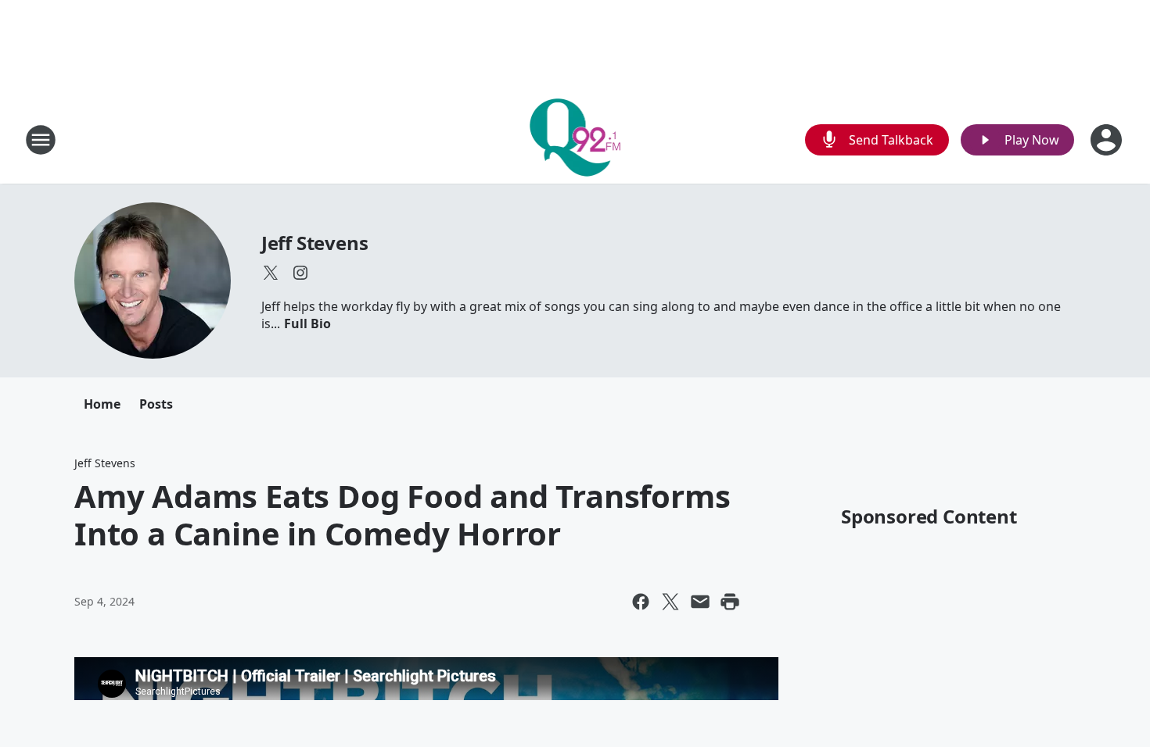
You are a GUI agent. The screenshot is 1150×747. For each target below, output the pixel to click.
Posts (156, 404)
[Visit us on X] (270, 272)
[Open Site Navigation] (40, 139)
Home (102, 404)
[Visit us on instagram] (300, 272)
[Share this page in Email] (700, 602)
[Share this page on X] (670, 602)
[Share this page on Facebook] (641, 602)
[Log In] (1108, 139)
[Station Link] (575, 139)
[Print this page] (730, 602)
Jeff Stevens (314, 243)
